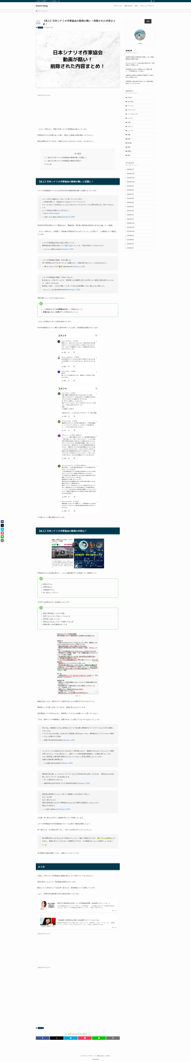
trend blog (42, 6)
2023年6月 (130, 248)
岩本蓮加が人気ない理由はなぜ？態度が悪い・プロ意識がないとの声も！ (139, 70)
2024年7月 (130, 194)
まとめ (49, 164)
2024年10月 (131, 182)
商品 (128, 139)
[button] (42, 1038)
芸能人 (129, 151)
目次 (108, 1056)
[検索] (154, 1)
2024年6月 (130, 198)
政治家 (129, 143)
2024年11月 (130, 178)
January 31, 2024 (68, 217)
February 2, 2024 (67, 249)
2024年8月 (130, 190)
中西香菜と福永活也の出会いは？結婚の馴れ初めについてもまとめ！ (139, 82)
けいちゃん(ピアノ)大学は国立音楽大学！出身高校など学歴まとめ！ (140, 64)
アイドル (130, 105)
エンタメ (130, 118)
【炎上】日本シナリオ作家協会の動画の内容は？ (64, 161)
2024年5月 (130, 202)
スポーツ (130, 126)
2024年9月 (130, 186)
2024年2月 (130, 215)
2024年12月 (131, 173)
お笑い (129, 122)
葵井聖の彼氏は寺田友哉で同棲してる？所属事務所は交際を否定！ (139, 58)
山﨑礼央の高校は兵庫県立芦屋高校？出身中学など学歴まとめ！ (139, 76)
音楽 (128, 155)
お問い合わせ (101, 1056)
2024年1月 (130, 219)
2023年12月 (131, 223)
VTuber (129, 97)
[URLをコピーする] (113, 1038)
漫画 (128, 147)
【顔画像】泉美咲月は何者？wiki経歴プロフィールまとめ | (78, 920)
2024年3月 (130, 210)
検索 (148, 21)
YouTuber (130, 101)
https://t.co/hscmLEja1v (51, 213)
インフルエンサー (133, 114)
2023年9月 (130, 235)
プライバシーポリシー (88, 1056)
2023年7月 (130, 244)
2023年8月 (130, 239)
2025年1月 (130, 169)
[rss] (151, 1)
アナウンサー (131, 110)
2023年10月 (131, 231)
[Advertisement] (77, 111)
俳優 (128, 134)
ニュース (40, 27)
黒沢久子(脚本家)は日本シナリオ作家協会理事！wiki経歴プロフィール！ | (83, 903)
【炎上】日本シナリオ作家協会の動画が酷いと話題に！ (67, 157)
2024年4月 (130, 206)
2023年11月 (130, 227)
